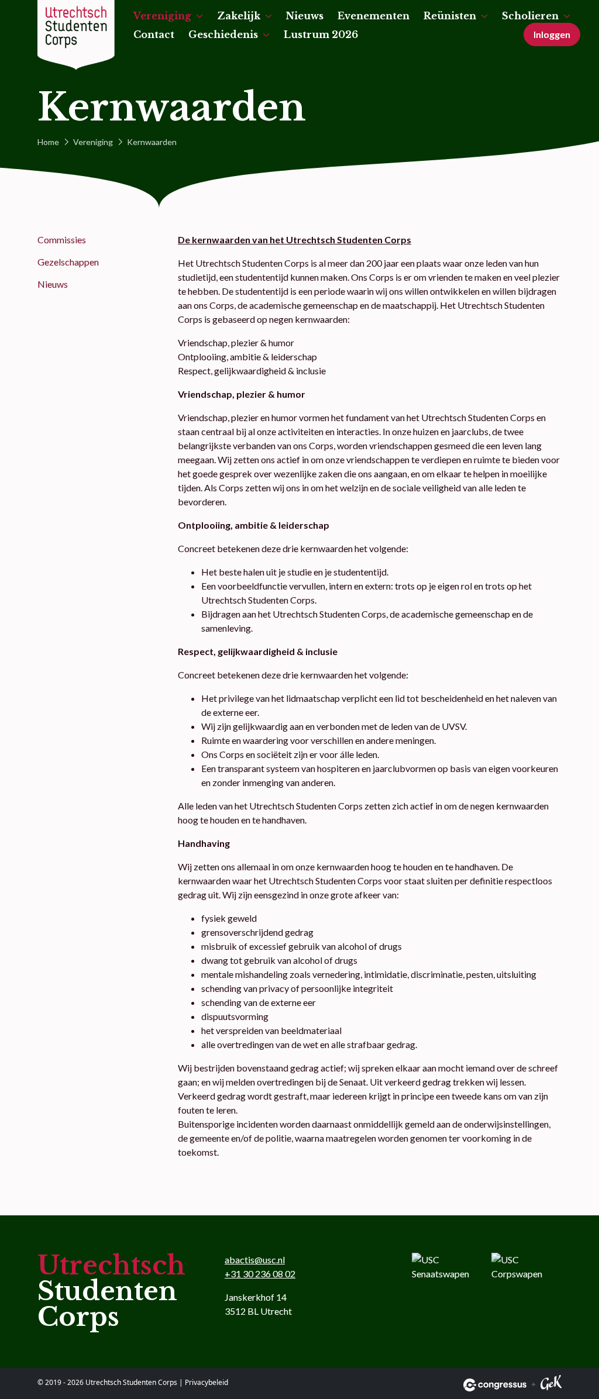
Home (48, 142)
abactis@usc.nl (255, 1259)
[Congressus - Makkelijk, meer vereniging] (494, 1385)
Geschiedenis (223, 34)
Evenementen (373, 16)
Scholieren (530, 16)
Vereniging (162, 16)
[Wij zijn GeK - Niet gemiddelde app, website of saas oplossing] (551, 1384)
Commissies (61, 239)
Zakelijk (238, 16)
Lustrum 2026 (321, 34)
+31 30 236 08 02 (260, 1273)
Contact (153, 34)
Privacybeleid (206, 1382)
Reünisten (450, 16)
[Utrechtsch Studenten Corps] (76, 35)
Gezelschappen (68, 261)
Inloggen (551, 34)
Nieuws (304, 16)
